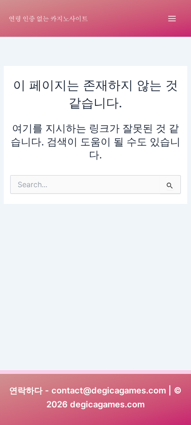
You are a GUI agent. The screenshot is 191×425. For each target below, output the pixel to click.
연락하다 (26, 390)
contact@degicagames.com (108, 390)
